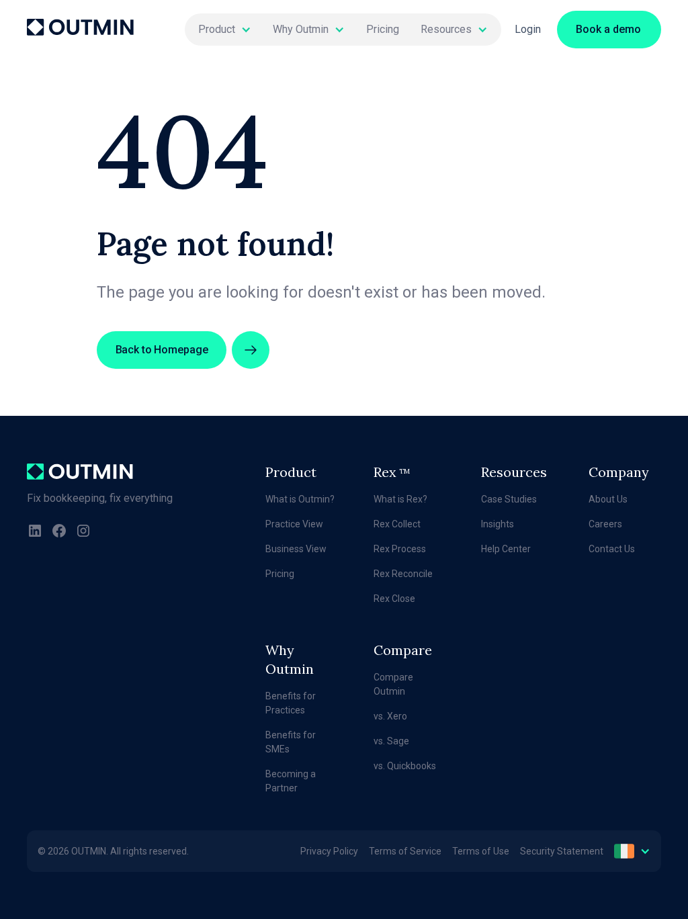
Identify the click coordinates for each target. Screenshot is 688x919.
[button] (224, 29)
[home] (80, 29)
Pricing (382, 29)
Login (528, 29)
